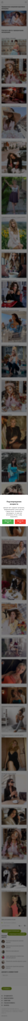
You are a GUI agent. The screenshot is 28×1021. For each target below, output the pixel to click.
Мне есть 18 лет (8, 521)
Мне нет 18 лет (20, 521)
